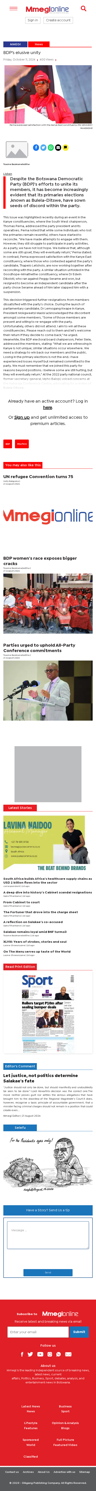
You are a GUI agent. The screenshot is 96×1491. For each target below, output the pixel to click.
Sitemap (84, 1472)
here (47, 408)
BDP (8, 444)
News (39, 44)
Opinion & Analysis (65, 1423)
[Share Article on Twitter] (43, 147)
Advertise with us (64, 1472)
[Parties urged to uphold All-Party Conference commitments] (48, 691)
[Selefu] (48, 1166)
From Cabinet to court (21, 902)
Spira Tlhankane (12, 896)
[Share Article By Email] (58, 147)
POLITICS (22, 444)
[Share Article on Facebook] (36, 147)
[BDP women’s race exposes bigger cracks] (48, 604)
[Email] (70, 1354)
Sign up (22, 417)
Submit (79, 1332)
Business (65, 1406)
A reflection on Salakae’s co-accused (33, 922)
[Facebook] (23, 1354)
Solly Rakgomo (11, 481)
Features (31, 1428)
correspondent (12, 886)
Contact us (12, 1472)
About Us (44, 1472)
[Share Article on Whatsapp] (51, 147)
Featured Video (65, 1445)
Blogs (65, 1428)
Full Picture (65, 1440)
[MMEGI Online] (48, 9)
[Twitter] (31, 1354)
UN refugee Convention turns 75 (38, 477)
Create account (58, 20)
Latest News (30, 1406)
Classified (30, 1456)
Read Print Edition (20, 967)
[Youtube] (42, 1354)
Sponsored (31, 1440)
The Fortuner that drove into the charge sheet (40, 912)
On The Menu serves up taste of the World (37, 951)
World (30, 1445)
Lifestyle (31, 1423)
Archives (28, 1472)
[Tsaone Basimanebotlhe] (16, 150)
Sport (65, 1411)
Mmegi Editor (12, 1116)
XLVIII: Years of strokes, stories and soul (35, 942)
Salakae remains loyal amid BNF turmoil (35, 932)
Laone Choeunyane (14, 946)
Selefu (20, 1128)
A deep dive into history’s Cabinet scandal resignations (47, 892)
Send (48, 1273)
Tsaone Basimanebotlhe (16, 164)
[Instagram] (51, 1354)
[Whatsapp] (60, 1354)
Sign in (33, 20)
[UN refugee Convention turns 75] (48, 517)
